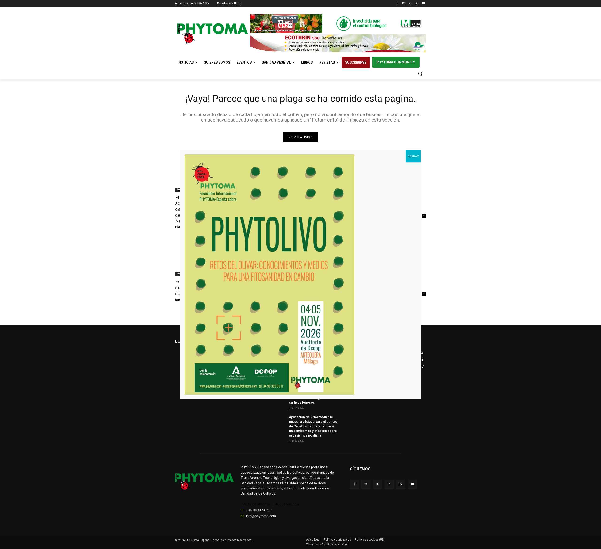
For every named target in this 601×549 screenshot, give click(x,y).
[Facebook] (397, 3)
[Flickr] (365, 484)
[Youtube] (423, 3)
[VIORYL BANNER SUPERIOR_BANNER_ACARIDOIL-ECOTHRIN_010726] (338, 43)
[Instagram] (403, 3)
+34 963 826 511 (259, 510)
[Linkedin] (410, 3)
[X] (416, 3)
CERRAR (413, 156)
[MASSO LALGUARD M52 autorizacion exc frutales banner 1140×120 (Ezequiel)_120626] (338, 23)
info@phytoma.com (261, 516)
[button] (420, 73)
